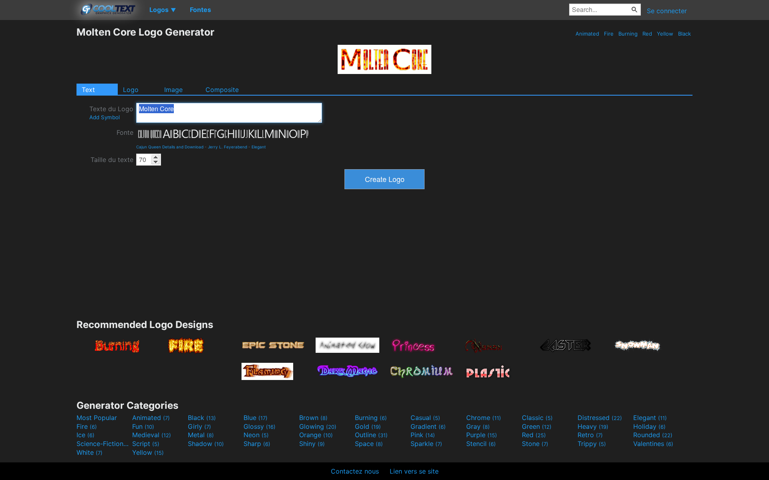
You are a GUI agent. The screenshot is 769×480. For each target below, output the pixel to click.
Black (684, 33)
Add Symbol (104, 117)
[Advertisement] (38, 146)
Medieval (151, 435)
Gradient (428, 426)
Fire (608, 33)
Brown (313, 418)
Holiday (649, 426)
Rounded (652, 435)
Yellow (665, 33)
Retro (590, 435)
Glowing (317, 426)
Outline (371, 435)
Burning (628, 33)
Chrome (483, 418)
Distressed (600, 418)
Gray (478, 426)
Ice (85, 435)
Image (173, 90)
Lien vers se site (414, 471)
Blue (256, 418)
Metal (201, 435)
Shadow (206, 444)
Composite (222, 90)
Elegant (259, 146)
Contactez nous (355, 471)
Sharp (257, 444)
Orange (316, 435)
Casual (425, 418)
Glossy (260, 426)
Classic (537, 418)
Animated (587, 33)
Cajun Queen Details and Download (169, 146)
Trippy (592, 444)
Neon (256, 435)
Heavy (593, 426)
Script (145, 444)
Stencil (481, 444)
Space (369, 444)
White (89, 452)
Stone (535, 444)
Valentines (653, 444)
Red (647, 33)
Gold (368, 426)
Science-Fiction (103, 444)
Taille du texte (112, 160)
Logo (131, 90)
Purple (481, 435)
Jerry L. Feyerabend (227, 146)
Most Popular (96, 418)
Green (537, 426)
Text (88, 90)
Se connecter (667, 11)
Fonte (125, 132)
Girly (199, 426)
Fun (143, 426)
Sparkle (426, 444)
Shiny (312, 444)
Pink (423, 435)
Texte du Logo (111, 112)
